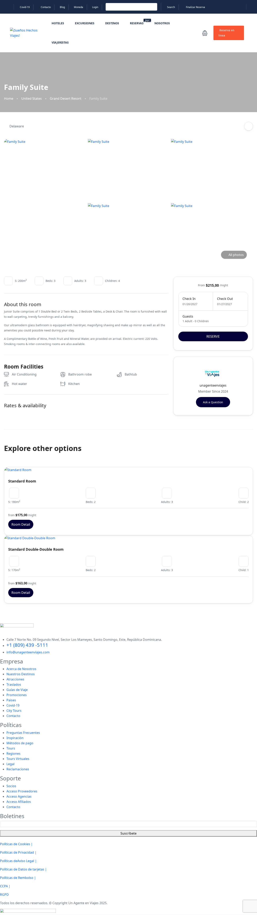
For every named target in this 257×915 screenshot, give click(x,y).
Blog (62, 7)
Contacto (46, 7)
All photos (236, 255)
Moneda (78, 7)
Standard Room (22, 481)
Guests (188, 316)
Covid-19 (25, 7)
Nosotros (162, 23)
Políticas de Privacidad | (18, 852)
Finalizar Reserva (195, 7)
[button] (204, 33)
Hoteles (58, 23)
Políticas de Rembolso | (18, 877)
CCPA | (5, 886)
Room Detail (20, 524)
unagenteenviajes (213, 385)
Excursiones (84, 23)
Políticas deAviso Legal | (18, 861)
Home (8, 98)
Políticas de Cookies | (16, 844)
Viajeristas (60, 42)
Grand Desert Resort (65, 98)
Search (171, 7)
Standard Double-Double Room (36, 549)
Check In (189, 299)
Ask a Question (213, 402)
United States (31, 98)
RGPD (4, 894)
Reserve (213, 336)
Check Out (225, 299)
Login (95, 7)
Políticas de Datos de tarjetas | (23, 869)
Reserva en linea (226, 32)
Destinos (112, 23)
